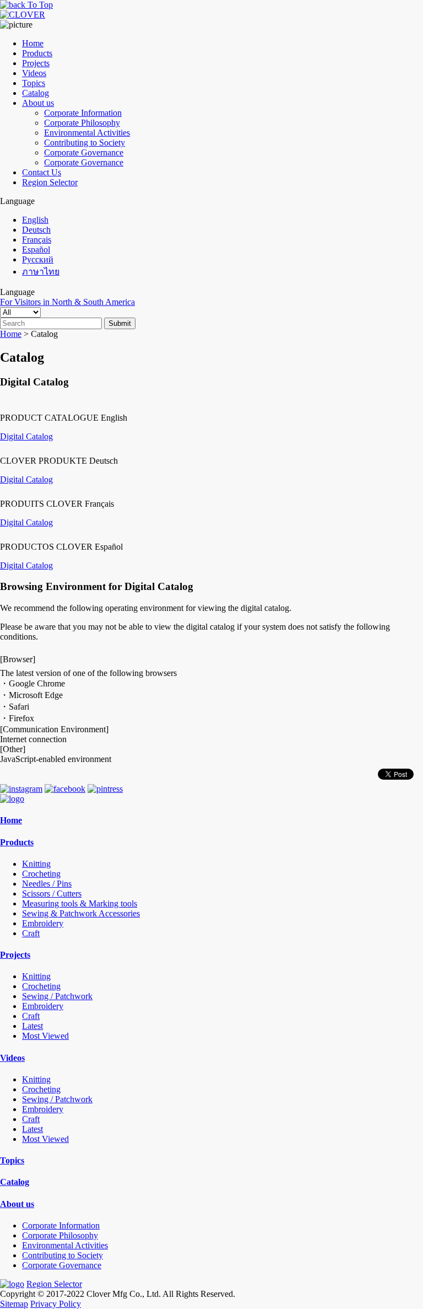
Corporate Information (83, 112)
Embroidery (42, 923)
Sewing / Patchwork (57, 996)
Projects (36, 63)
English (35, 219)
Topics (33, 83)
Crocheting (41, 873)
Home (33, 43)
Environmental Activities (87, 132)
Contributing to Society (84, 142)
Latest (32, 1026)
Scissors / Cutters (52, 893)
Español (36, 249)
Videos (34, 73)
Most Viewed (45, 1035)
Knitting (36, 863)
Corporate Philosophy (82, 122)
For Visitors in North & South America (67, 302)
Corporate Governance (83, 152)
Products (37, 53)
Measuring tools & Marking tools (79, 903)
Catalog (35, 93)
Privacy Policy (55, 1303)
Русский (37, 259)
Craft (31, 933)
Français (36, 239)
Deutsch (36, 229)
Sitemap (14, 1303)
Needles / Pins (47, 883)
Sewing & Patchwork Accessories (81, 913)
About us (38, 103)
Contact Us (41, 172)
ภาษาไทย (40, 271)
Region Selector (50, 182)
